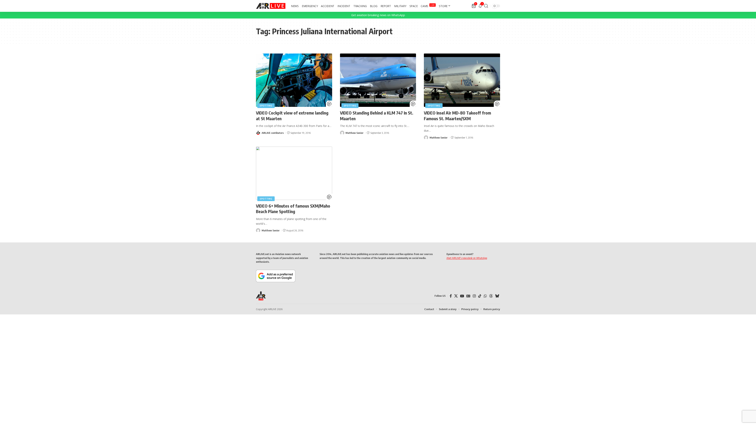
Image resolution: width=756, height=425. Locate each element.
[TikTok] (479, 296)
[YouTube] (462, 296)
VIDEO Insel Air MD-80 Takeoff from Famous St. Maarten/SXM (457, 115)
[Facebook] (451, 296)
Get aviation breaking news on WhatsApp (378, 15)
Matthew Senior (354, 132)
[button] (486, 6)
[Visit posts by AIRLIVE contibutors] (258, 133)
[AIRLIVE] (270, 6)
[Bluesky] (497, 296)
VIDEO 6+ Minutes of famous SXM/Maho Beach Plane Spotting (293, 208)
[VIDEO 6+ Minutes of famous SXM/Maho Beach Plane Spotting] (294, 173)
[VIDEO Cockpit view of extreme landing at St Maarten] (294, 80)
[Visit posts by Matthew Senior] (342, 133)
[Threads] (491, 296)
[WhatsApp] (485, 296)
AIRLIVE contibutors (273, 132)
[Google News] (468, 296)
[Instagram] (474, 296)
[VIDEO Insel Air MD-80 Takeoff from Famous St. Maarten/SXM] (462, 80)
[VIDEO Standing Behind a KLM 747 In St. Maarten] (378, 80)
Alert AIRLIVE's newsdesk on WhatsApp (467, 258)
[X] (456, 296)
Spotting (266, 105)
